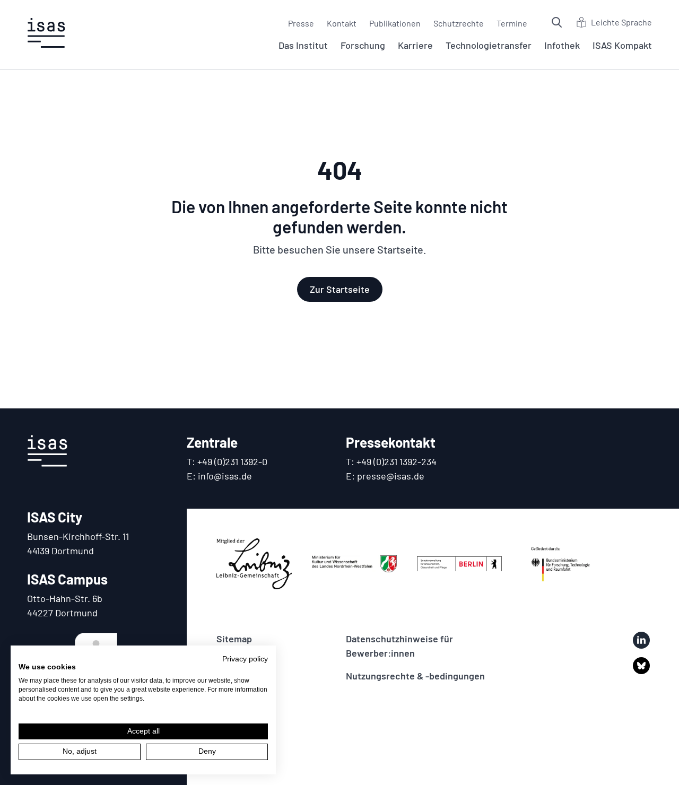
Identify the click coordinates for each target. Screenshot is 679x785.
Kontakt (341, 23)
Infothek (562, 45)
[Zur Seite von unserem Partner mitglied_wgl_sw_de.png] (254, 563)
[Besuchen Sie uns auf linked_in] (641, 640)
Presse (301, 23)
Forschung (363, 45)
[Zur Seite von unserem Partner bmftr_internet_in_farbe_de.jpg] (561, 563)
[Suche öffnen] (558, 22)
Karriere (415, 45)
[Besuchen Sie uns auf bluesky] (641, 665)
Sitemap (234, 638)
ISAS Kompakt (622, 45)
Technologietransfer (489, 45)
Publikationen (395, 23)
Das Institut (303, 45)
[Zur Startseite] (46, 33)
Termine (512, 23)
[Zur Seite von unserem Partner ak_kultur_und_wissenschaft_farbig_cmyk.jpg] (354, 563)
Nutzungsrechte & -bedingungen (415, 676)
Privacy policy (245, 659)
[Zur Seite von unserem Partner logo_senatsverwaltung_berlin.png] (459, 563)
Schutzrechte (458, 23)
